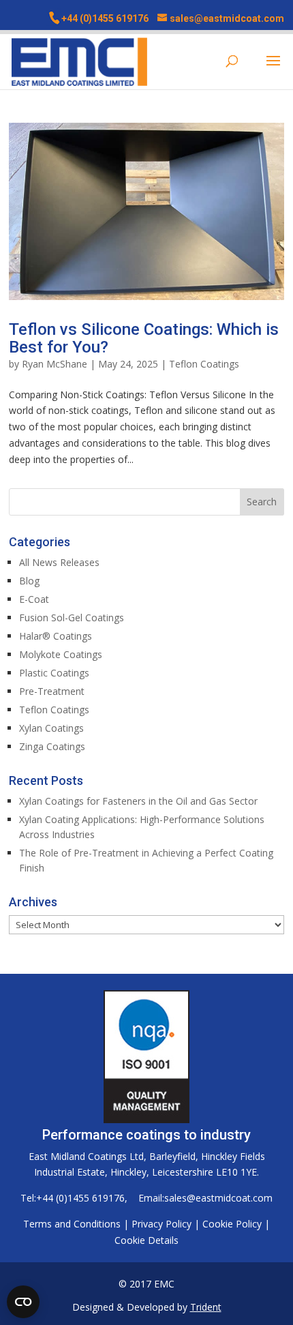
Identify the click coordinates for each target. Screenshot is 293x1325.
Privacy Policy (161, 1223)
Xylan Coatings (51, 727)
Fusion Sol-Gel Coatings (71, 617)
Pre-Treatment (51, 691)
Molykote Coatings (60, 654)
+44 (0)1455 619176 (105, 18)
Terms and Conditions (72, 1223)
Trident (205, 1306)
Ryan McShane (54, 363)
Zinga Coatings (52, 746)
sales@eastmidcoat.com (218, 1197)
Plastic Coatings (54, 672)
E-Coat (34, 599)
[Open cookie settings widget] (23, 1301)
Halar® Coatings (55, 635)
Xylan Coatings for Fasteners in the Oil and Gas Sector (138, 800)
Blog (29, 580)
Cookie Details (146, 1240)
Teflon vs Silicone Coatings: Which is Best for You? (144, 338)
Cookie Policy (232, 1223)
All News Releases (59, 562)
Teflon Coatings (204, 363)
